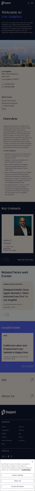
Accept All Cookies (17, 486)
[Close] (32, 462)
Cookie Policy (26, 470)
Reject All (17, 481)
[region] (17, 475)
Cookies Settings (17, 475)
